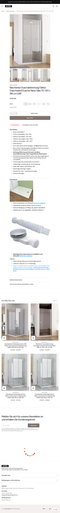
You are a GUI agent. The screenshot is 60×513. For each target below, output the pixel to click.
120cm (44, 104)
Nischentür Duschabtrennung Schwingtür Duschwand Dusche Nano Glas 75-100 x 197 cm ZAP (44, 345)
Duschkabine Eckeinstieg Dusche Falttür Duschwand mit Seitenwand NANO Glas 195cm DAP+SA (44, 395)
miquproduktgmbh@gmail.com (10, 495)
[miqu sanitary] (8, 6)
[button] (3, 6)
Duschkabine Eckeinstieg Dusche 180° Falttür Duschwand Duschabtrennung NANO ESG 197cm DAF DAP (15, 345)
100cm (39, 104)
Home (3, 11)
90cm (35, 104)
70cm (48, 104)
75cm (26, 104)
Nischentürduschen (10, 11)
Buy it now (30, 118)
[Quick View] (4, 338)
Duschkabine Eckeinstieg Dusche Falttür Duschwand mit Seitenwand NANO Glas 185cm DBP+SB (15, 395)
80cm (30, 104)
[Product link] (15, 327)
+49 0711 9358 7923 (7, 493)
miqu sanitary (8, 508)
